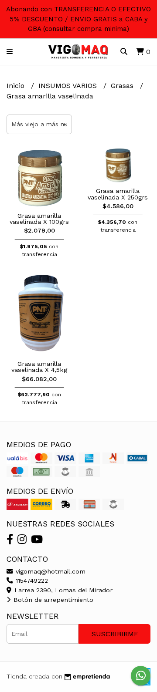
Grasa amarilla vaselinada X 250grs (118, 193)
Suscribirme (115, 634)
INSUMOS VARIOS (68, 85)
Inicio (17, 85)
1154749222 (31, 580)
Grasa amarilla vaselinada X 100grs (39, 218)
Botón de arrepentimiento (52, 599)
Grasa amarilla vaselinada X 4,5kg (39, 366)
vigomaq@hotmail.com (49, 571)
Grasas (123, 85)
